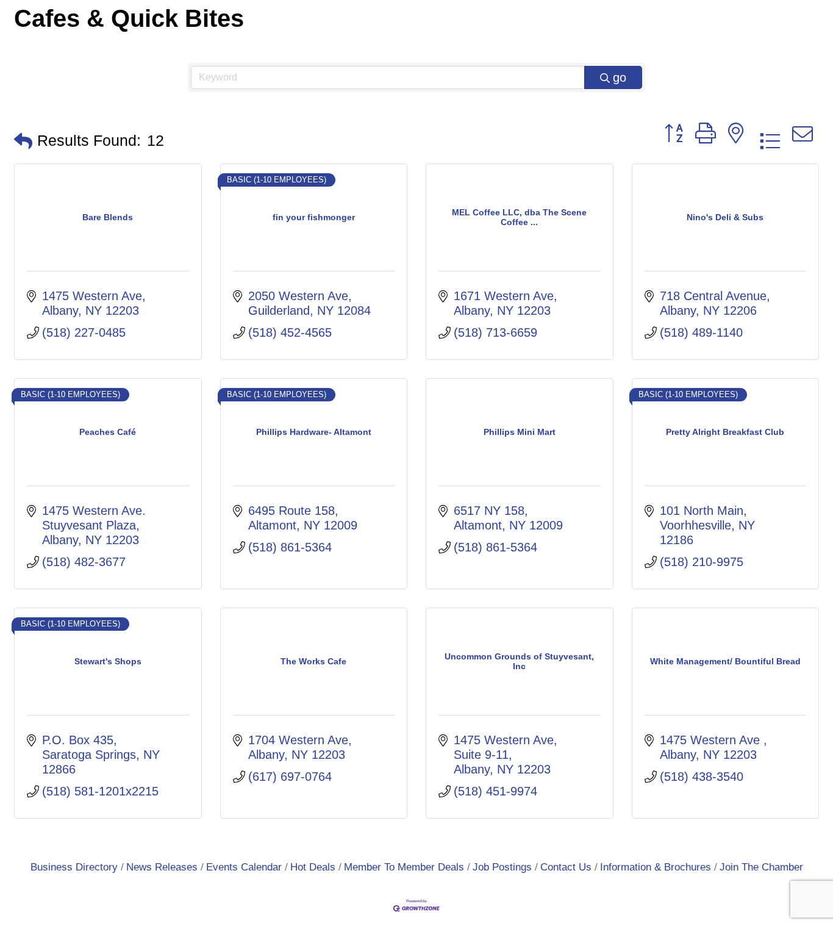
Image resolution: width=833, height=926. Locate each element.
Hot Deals (312, 867)
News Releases (162, 867)
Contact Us (566, 867)
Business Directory (74, 867)
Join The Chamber (761, 867)
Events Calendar (244, 867)
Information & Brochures (655, 867)
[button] (23, 141)
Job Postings (502, 867)
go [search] (619, 77)
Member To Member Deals (404, 867)
